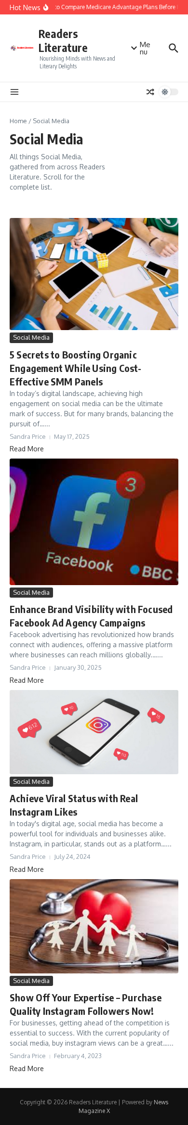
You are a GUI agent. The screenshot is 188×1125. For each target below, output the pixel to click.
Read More (27, 449)
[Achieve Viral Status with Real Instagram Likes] (94, 732)
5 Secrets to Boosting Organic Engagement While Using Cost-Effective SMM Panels (76, 367)
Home (18, 121)
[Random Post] (150, 92)
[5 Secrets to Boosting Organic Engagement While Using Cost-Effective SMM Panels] (94, 274)
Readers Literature (63, 40)
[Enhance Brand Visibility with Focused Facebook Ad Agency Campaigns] (94, 522)
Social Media (31, 337)
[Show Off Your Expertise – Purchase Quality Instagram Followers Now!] (94, 926)
